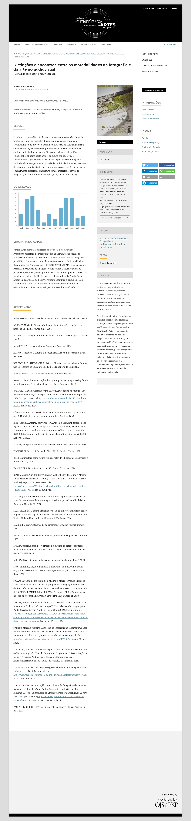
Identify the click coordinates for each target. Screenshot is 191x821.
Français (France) (150, 151)
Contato (106, 44)
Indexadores (88, 44)
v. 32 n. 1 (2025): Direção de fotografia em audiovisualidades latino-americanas (78, 54)
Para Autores (148, 114)
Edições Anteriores (36, 44)
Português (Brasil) (151, 147)
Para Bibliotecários (150, 118)
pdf (103, 142)
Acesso (174, 8)
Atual (16, 44)
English (145, 138)
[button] (150, 165)
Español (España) (150, 142)
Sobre (71, 44)
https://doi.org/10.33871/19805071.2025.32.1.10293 (43, 100)
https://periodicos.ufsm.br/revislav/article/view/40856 (40, 639)
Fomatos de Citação (111, 218)
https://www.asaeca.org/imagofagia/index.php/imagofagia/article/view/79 (49, 674)
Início (16, 54)
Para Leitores (148, 109)
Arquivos (27, 54)
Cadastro (162, 8)
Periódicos (148, 8)
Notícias (57, 44)
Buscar (171, 44)
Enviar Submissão (154, 90)
